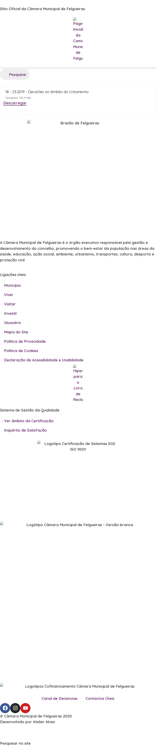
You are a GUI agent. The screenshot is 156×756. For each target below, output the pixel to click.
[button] (78, 68)
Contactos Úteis (100, 698)
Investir (10, 313)
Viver (8, 294)
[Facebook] (5, 708)
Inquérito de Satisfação (25, 430)
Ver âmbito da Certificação (29, 420)
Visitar (10, 304)
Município (12, 285)
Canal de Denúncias (59, 698)
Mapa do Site (16, 332)
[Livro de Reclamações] (78, 384)
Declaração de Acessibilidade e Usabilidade (43, 360)
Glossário (12, 322)
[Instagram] (15, 708)
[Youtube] (25, 708)
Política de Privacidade (25, 341)
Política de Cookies (21, 350)
